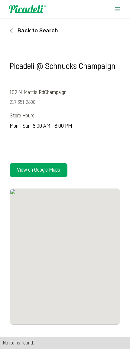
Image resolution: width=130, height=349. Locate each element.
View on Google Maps (38, 170)
